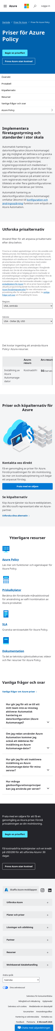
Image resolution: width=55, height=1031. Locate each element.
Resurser (6, 96)
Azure (13, 6)
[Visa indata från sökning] (34, 6)
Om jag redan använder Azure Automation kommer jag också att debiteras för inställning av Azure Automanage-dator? (24, 741)
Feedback (20, 1022)
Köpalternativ (9, 90)
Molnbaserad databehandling (22, 964)
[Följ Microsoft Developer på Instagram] (42, 890)
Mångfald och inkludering (29, 1001)
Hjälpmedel (47, 1001)
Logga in (45, 5)
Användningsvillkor (44, 1011)
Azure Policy (8, 110)
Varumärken (28, 1011)
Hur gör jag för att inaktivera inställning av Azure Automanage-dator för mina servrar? (23, 765)
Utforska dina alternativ (15, 515)
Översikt (6, 76)
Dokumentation (13, 651)
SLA (4, 624)
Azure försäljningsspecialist (14, 289)
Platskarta (31, 1022)
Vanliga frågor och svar (14, 103)
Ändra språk (8, 975)
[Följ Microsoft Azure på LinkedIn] (50, 890)
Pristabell (6, 83)
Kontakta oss (46, 1016)
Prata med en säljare (27, 486)
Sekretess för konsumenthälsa (39, 996)
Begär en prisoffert (15, 52)
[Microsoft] (26, 6)
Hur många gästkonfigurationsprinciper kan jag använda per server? (23, 785)
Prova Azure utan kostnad (19, 61)
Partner (11, 939)
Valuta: (5, 316)
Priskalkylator (11, 590)
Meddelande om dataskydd (40, 1006)
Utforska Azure (15, 902)
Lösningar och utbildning (20, 927)
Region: (6, 301)
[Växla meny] (5, 6)
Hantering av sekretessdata (27, 1016)
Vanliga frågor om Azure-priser (18, 691)
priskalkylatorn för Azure (12, 284)
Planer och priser (15, 914)
